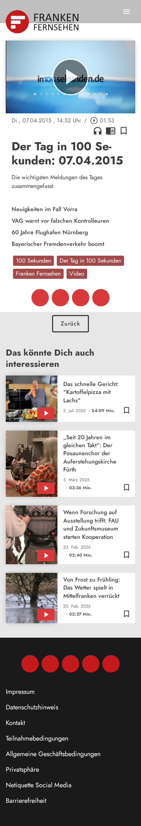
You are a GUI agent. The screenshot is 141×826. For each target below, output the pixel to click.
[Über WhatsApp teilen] (80, 297)
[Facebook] (30, 663)
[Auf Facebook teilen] (40, 297)
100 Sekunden (33, 260)
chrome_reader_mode (111, 131)
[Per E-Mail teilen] (101, 297)
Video (76, 273)
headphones (98, 131)
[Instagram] (50, 663)
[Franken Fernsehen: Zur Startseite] (43, 21)
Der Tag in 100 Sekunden (90, 260)
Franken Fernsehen (38, 273)
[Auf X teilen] (60, 297)
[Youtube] (70, 663)
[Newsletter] (111, 663)
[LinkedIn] (90, 663)
